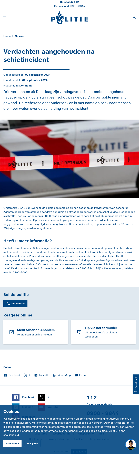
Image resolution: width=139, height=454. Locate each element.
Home (7, 36)
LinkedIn (41, 375)
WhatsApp (62, 375)
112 (76, 2)
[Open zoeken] (134, 17)
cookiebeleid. (11, 435)
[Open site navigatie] (5, 17)
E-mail (80, 375)
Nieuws (19, 36)
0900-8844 (77, 6)
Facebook (11, 375)
